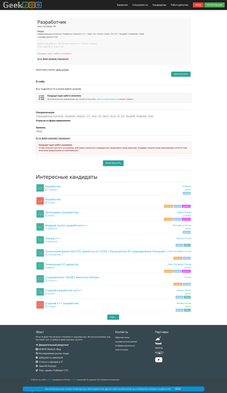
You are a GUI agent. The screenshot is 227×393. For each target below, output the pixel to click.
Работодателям (179, 4)
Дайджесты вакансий (50, 357)
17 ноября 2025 (51, 229)
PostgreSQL (142, 116)
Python (106, 116)
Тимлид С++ (52, 238)
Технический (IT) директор (61, 264)
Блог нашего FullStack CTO (53, 370)
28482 (49, 379)
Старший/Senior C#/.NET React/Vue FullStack (72, 277)
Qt (118, 116)
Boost (113, 116)
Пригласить (181, 74)
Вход (198, 5)
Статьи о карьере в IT (50, 362)
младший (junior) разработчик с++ (66, 225)
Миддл (39, 131)
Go (100, 116)
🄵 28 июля (49, 216)
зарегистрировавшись (107, 99)
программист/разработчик (62, 212)
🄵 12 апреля (50, 307)
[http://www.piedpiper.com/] (158, 339)
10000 (74, 379)
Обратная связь (122, 337)
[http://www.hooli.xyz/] (158, 344)
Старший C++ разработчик (62, 303)
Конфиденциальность (125, 345)
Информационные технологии (49, 116)
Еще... (113, 317)
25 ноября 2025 (51, 242)
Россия (188, 277)
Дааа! (178, 389)
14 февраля (49, 268)
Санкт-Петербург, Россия (179, 251)
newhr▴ (159, 347)
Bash (94, 116)
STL (122, 116)
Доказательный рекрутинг (53, 345)
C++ (88, 116)
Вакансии (122, 4)
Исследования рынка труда (53, 353)
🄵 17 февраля (51, 190)
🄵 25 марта (50, 203)
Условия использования (126, 341)
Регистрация (214, 5)
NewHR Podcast (47, 366)
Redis (151, 116)
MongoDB (130, 116)
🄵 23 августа (51, 281)
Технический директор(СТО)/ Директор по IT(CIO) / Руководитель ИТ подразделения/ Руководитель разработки (106, 251)
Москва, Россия (184, 238)
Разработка (70, 116)
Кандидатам (159, 4)
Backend (81, 116)
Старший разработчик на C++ (63, 290)
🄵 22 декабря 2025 (53, 255)
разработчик (53, 186)
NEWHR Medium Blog (49, 349)
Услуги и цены (121, 349)
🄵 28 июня (49, 294)
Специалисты (140, 4)
